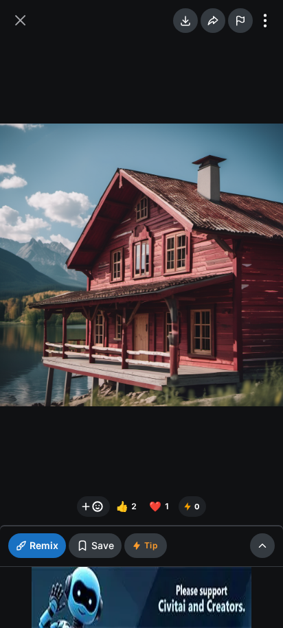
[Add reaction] (93, 506)
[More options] (265, 20)
